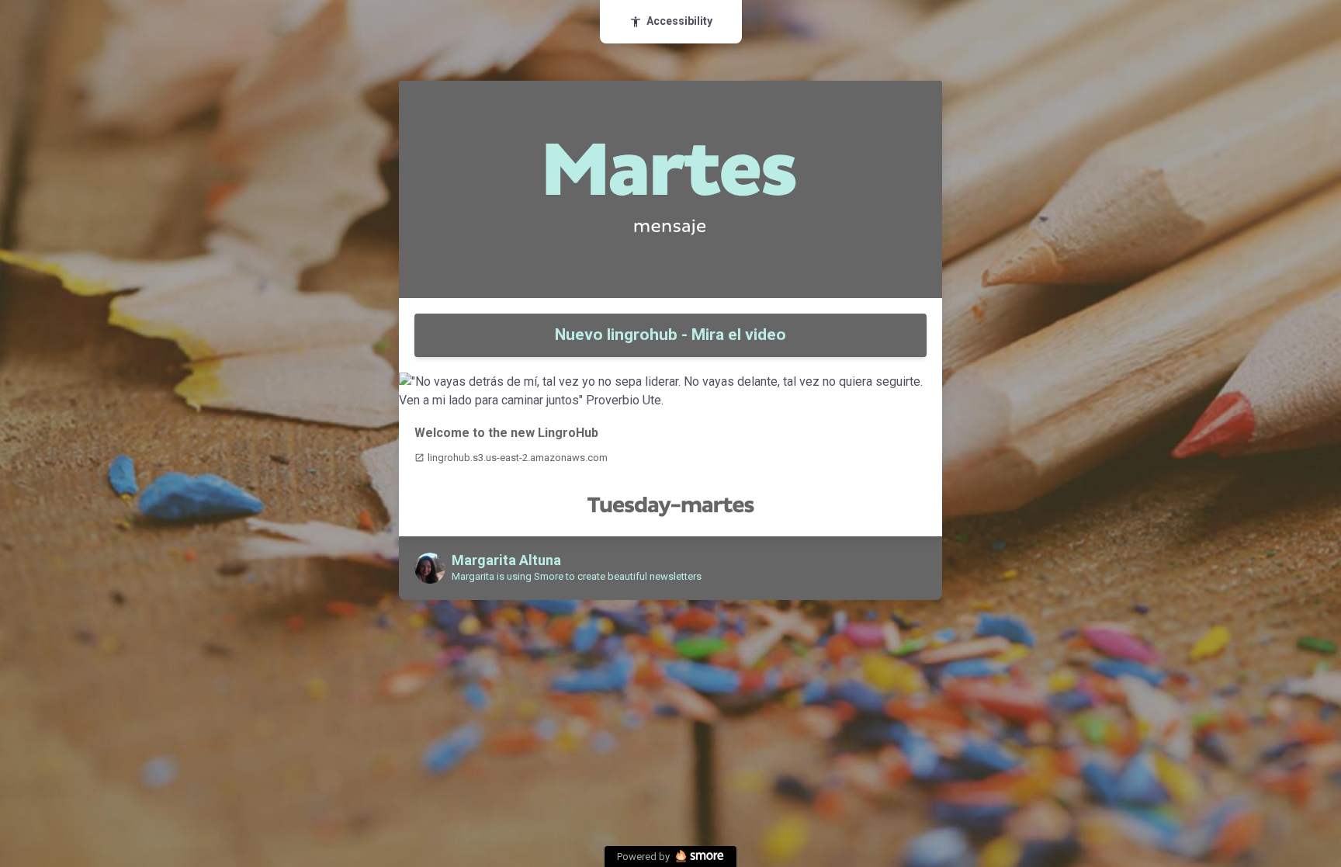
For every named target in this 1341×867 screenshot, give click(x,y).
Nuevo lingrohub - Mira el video (670, 334)
